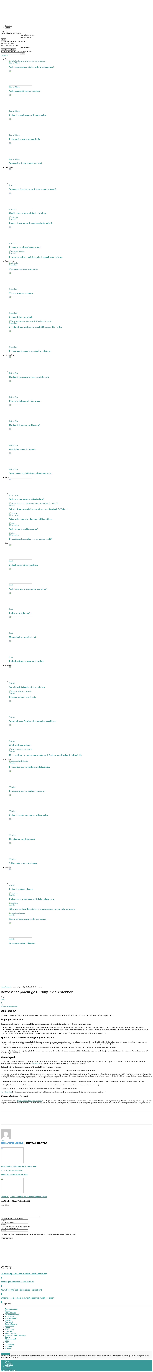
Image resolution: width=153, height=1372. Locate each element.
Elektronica (9, 1316)
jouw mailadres (25, 47)
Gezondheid (9, 261)
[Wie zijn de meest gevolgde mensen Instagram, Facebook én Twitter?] (33, 503)
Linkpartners (9, 1365)
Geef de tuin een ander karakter (22, 449)
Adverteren (8, 26)
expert (3, 999)
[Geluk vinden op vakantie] (20, 739)
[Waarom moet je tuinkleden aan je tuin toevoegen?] (20, 467)
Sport (7, 543)
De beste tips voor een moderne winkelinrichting (29, 767)
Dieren (7, 1311)
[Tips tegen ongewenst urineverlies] (13, 263)
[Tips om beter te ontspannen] (20, 287)
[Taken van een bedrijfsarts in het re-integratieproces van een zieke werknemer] (13, 903)
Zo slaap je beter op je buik (20, 317)
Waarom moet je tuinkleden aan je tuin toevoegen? (31, 473)
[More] (34, 1120)
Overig (7, 1337)
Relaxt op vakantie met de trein (22, 697)
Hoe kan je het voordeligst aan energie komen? (29, 377)
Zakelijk (8, 867)
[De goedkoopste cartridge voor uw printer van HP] (12, 533)
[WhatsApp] (26, 1120)
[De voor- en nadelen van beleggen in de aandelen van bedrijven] (17, 251)
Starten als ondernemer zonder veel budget (27, 919)
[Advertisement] (76, 960)
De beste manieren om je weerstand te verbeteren (29, 351)
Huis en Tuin (9, 355)
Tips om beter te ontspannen (21, 293)
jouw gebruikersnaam (27, 35)
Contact (7, 28)
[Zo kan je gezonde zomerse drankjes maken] (20, 109)
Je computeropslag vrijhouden (22, 943)
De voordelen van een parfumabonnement (27, 791)
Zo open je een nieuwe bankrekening (24, 247)
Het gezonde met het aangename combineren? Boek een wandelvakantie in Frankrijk (45, 755)
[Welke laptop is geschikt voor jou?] (12, 523)
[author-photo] (6, 1138)
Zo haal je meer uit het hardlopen (23, 565)
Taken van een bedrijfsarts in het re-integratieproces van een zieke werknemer (42, 909)
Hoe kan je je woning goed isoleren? (24, 425)
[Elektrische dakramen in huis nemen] (20, 395)
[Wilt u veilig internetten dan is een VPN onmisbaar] (13, 513)
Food (7, 59)
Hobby (7, 1328)
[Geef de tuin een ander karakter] (20, 443)
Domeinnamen (10, 1313)
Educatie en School (12, 1314)
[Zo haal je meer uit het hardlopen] (20, 559)
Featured (8, 1320)
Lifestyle (12, 505)
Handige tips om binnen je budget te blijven (27, 213)
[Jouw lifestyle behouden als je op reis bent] (20, 681)
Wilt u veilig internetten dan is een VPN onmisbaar (30, 519)
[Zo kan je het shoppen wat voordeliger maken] (20, 809)
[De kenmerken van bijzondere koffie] (20, 133)
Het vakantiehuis (6, 1092)
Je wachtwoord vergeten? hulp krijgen (13, 41)
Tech (7, 477)
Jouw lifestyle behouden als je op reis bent (27, 687)
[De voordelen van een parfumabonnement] (20, 785)
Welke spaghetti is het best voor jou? (24, 91)
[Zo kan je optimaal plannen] (20, 883)
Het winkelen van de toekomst (22, 839)
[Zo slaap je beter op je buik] (20, 311)
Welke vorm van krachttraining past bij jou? (28, 589)
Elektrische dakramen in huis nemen (24, 401)
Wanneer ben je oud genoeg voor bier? (25, 163)
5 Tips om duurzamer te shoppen (23, 863)
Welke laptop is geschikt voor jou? (23, 529)
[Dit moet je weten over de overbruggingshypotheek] (13, 217)
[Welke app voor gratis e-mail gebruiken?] (20, 493)
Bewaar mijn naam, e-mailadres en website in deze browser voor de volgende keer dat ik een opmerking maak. (39, 1234)
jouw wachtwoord (26, 37)
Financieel (9, 167)
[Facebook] (4, 1120)
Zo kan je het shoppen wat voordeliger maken (28, 815)
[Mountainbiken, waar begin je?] (20, 631)
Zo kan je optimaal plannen (21, 889)
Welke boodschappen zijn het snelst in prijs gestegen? (31, 67)
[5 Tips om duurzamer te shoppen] (20, 857)
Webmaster (9, 1344)
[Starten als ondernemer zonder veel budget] (17, 913)
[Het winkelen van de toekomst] (20, 833)
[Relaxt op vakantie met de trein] (20, 691)
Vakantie (8, 665)
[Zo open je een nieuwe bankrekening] (20, 241)
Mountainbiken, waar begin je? (22, 637)
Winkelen (8, 759)
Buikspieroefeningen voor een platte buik (26, 661)
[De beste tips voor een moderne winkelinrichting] (18, 761)
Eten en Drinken (14, 63)
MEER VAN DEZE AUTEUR (36, 1143)
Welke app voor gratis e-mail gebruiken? (26, 499)
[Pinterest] (19, 1120)
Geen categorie (11, 1324)
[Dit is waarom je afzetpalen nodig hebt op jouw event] (13, 893)
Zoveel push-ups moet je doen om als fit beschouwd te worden (35, 327)
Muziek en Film (10, 1333)
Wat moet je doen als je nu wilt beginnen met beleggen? (32, 189)
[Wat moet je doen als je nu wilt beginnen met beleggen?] (20, 183)
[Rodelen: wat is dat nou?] (20, 607)
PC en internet (14, 495)
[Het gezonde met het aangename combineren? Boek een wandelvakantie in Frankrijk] (20, 749)
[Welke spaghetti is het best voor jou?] (20, 85)
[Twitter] (11, 1120)
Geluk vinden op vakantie (20, 745)
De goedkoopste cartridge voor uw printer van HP (30, 539)
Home (3, 987)
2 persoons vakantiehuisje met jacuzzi (29, 1101)
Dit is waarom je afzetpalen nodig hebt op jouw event (31, 899)
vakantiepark (35, 1063)
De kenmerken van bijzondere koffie (24, 139)
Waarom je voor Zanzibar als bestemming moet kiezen (32, 721)
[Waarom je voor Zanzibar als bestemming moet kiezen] (20, 715)
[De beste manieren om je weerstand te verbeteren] (20, 345)
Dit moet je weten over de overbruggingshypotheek (30, 223)
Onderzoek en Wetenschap (15, 1335)
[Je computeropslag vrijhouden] (20, 937)
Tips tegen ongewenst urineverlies (23, 269)
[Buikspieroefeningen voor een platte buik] (20, 655)
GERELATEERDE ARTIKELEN (12, 1143)
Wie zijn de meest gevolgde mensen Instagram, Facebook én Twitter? (38, 509)
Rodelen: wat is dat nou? (19, 613)
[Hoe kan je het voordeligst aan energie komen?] (20, 371)
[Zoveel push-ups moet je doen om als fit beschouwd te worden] (30, 321)
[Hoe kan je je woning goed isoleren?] (20, 419)
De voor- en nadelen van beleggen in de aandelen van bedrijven (36, 257)
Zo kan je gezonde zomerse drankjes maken (27, 115)
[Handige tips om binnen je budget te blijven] (20, 207)
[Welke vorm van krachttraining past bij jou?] (20, 583)
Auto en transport (11, 1309)
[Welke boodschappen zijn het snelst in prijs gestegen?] (27, 61)
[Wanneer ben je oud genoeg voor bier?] (20, 157)
